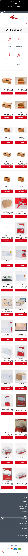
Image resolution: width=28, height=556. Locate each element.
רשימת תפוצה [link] (23, 538)
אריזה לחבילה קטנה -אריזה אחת (21, 459)
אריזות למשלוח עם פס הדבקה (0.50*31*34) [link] (8, 189)
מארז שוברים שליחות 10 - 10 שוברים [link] (7, 287)
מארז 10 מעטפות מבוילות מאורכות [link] (7, 238)
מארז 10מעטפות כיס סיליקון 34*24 (21, 361)
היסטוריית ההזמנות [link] (22, 535)
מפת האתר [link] (23, 518)
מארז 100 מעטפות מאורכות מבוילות (7, 385)
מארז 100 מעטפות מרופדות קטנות (21, 385)
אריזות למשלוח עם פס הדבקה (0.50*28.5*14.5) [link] (7, 164)
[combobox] (14, 69)
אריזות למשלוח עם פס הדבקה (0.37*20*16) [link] (22, 139)
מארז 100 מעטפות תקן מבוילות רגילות (8, 361)
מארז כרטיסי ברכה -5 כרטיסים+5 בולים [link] (22, 312)
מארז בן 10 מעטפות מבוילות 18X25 (21, 435)
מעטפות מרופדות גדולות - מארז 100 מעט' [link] (7, 213)
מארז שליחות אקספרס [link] (21, 213)
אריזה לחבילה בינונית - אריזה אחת (8, 459)
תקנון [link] (25, 521)
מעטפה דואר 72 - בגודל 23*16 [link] (22, 287)
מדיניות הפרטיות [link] (22, 523)
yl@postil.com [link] (22, 506)
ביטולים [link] (24, 525)
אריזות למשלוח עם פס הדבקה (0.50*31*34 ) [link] (22, 189)
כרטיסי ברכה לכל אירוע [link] (7, 311)
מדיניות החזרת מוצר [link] (22, 504)
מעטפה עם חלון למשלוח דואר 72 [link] (8, 262)
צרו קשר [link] (24, 516)
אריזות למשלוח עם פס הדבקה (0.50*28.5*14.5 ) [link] (21, 164)
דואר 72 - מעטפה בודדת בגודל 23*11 (8, 435)
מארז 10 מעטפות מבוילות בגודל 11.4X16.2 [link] (21, 238)
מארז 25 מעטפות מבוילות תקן (7, 484)
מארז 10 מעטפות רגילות (21, 410)
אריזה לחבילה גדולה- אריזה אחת (21, 484)
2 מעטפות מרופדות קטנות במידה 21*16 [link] (21, 262)
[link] (24, 553)
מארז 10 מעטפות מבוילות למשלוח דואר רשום (7, 410)
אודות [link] (24, 501)
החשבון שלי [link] (23, 533)
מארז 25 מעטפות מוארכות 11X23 (7, 336)
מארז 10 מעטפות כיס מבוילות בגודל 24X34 (22, 336)
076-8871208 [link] (23, 508)
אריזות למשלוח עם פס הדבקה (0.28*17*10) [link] (22, 90)
